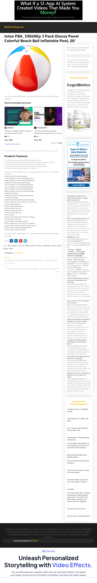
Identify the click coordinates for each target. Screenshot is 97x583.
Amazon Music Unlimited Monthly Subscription (20, 226)
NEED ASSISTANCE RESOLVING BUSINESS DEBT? (77, 456)
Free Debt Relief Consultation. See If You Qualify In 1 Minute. (77, 481)
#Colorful (21, 246)
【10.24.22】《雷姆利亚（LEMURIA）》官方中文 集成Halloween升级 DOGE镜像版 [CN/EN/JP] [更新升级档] (76, 253)
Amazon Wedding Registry (13, 206)
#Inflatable (47, 246)
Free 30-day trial (82, 66)
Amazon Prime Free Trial (12, 208)
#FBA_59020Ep (30, 246)
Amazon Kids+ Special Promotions (16, 221)
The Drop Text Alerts (11, 198)
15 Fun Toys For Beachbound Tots (78, 219)
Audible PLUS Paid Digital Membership (17, 183)
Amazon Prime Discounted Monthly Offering (19, 217)
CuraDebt (70, 489)
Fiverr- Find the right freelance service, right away (77, 429)
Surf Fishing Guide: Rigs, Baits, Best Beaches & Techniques (78, 357)
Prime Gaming (9, 215)
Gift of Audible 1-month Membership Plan (18, 189)
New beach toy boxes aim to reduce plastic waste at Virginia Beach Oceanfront (77, 198)
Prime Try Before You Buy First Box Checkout (19, 223)
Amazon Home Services (12, 213)
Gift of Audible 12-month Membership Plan (19, 178)
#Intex (54, 246)
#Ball (9, 246)
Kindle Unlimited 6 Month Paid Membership (19, 200)
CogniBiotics (78, 85)
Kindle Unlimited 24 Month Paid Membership (19, 180)
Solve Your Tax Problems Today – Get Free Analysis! (78, 471)
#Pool (11, 249)
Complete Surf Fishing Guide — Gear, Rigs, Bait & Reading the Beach (77, 342)
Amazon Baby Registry (12, 204)
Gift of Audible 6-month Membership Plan (18, 187)
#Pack (59, 246)
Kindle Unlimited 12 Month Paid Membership (19, 191)
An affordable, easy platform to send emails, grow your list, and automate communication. (78, 445)
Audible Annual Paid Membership (15, 176)
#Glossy (39, 246)
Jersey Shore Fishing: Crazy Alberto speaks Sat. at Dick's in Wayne (78, 320)
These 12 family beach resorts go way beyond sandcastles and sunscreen (78, 280)
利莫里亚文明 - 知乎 (73, 237)
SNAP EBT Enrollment (11, 193)
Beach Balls (18, 253)
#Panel (5, 249)
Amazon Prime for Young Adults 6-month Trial (20, 202)
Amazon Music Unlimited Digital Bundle (17, 228)
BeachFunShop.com (14, 27)
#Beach (14, 246)
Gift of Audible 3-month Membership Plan (18, 185)
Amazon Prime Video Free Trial (14, 230)
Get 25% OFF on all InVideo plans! (78, 516)
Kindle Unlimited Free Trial (13, 210)
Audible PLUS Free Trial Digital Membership (18, 196)
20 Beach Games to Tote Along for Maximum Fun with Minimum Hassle (78, 375)
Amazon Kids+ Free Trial (12, 219)
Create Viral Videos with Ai (76, 509)
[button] (48, 32)
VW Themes (34, 541)
